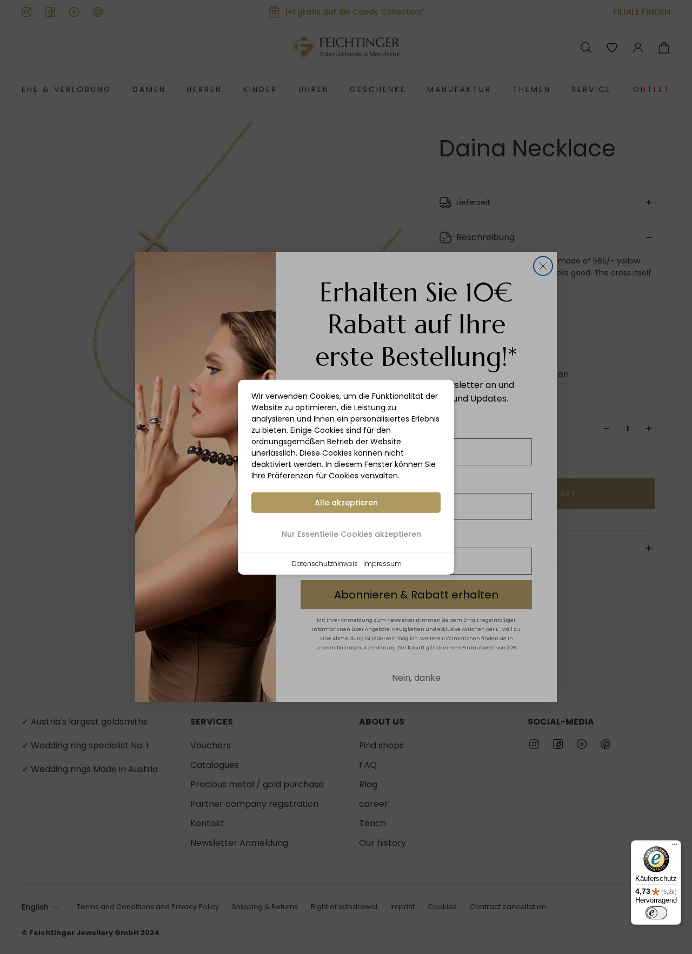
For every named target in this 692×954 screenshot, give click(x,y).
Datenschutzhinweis (325, 563)
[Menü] (674, 846)
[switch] (656, 912)
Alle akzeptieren (346, 502)
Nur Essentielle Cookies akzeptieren (351, 533)
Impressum (382, 563)
